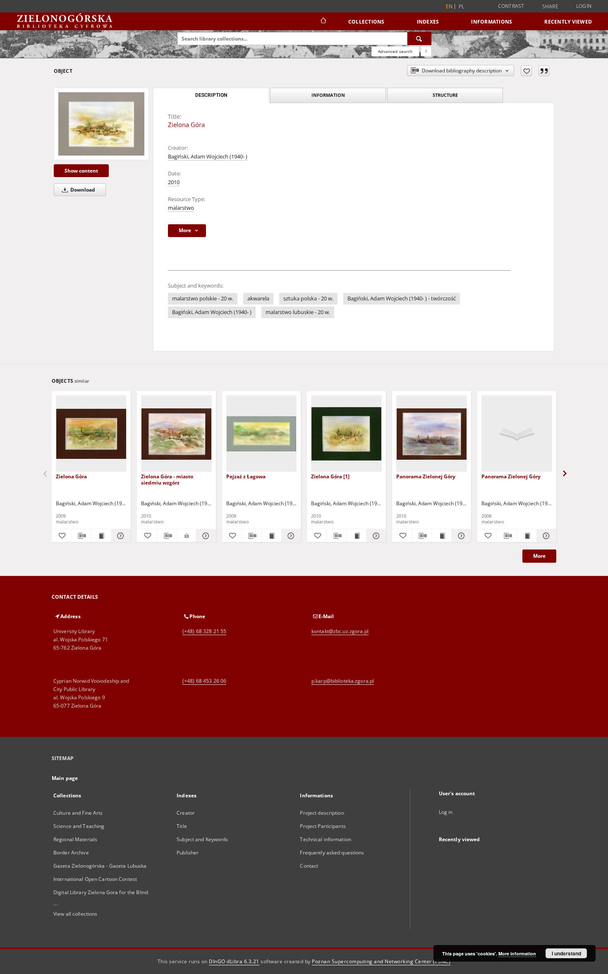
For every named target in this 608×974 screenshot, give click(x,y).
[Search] (419, 38)
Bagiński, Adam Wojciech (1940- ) (207, 156)
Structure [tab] (445, 95)
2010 (174, 182)
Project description (322, 812)
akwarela (258, 298)
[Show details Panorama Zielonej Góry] (460, 535)
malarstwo (181, 207)
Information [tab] (328, 95)
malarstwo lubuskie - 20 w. (298, 312)
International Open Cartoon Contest (95, 879)
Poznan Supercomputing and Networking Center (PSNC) (381, 961)
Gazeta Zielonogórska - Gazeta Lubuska (99, 865)
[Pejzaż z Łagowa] (262, 434)
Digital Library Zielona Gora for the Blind (100, 892)
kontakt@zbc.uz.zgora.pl (340, 631)
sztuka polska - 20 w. (308, 298)
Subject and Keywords (202, 839)
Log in (446, 812)
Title (182, 826)
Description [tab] (211, 95)
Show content (81, 170)
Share (550, 6)
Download (82, 189)
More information (517, 953)
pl (461, 6)
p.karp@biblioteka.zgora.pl (342, 680)
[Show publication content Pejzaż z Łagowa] (271, 535)
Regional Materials (75, 839)
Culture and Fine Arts (78, 812)
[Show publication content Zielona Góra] (101, 535)
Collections (366, 21)
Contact (309, 865)
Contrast (511, 6)
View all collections (75, 913)
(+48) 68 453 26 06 (204, 680)
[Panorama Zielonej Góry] (432, 434)
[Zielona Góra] (101, 124)
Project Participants (322, 826)
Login (583, 6)
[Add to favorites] (526, 70)
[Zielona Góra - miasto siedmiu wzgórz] (176, 434)
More (539, 555)
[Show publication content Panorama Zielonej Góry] (441, 535)
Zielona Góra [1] (330, 476)
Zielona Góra (71, 476)
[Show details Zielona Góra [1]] (375, 535)
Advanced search (395, 51)
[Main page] (323, 21)
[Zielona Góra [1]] (346, 434)
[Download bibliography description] (81, 535)
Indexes (428, 21)
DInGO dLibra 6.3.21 (234, 961)
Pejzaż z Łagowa (246, 476)
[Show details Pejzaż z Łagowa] (290, 535)
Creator (186, 812)
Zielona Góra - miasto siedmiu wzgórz (167, 479)
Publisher (188, 852)
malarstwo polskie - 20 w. (202, 298)
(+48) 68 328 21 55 (204, 631)
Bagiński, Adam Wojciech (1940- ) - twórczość (401, 298)
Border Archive (71, 852)
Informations (491, 21)
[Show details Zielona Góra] (119, 535)
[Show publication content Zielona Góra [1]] (356, 535)
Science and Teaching (78, 826)
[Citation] (544, 70)
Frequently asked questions (332, 852)
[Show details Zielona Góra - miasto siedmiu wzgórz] (205, 535)
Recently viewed (568, 21)
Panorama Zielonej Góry (425, 476)
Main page (65, 778)
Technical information (325, 839)
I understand (566, 953)
